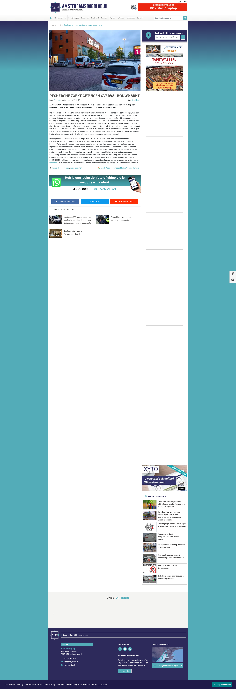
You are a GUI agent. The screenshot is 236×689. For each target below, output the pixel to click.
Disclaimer (165, 565)
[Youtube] (125, 528)
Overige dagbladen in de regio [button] (165, 544)
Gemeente (85, 18)
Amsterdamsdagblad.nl (85, 6)
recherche (56, 168)
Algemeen (62, 18)
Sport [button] (112, 18)
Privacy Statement (177, 565)
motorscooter (76, 168)
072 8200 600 (70, 537)
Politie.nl (136, 100)
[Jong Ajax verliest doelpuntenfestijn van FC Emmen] (150, 416)
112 (55, 18)
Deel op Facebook (67, 201)
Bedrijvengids (73, 18)
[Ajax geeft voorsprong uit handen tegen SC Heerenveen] (150, 437)
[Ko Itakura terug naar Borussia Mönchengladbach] (150, 458)
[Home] (50, 18)
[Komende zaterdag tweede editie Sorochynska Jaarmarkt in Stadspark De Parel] (150, 383)
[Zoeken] (185, 18)
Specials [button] (104, 18)
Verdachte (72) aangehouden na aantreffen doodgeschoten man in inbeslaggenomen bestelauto (77, 220)
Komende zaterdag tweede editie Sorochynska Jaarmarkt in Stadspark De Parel (171, 383)
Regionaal (95, 18)
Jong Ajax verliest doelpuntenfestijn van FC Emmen (168, 415)
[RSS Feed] (130, 528)
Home (53, 25)
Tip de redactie (126, 201)
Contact (140, 18)
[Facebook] (120, 528)
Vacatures (131, 18)
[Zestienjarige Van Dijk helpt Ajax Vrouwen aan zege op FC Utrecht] (150, 405)
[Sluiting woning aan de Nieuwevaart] (150, 447)
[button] (51, 492)
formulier (53, 163)
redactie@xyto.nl (71, 540)
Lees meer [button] (102, 684)
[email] (233, 280)
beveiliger (65, 168)
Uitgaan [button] (121, 18)
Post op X (96, 201)
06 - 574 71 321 (104, 189)
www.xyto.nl (69, 544)
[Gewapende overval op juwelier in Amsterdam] (150, 426)
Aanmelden (125, 550)
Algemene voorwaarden (150, 565)
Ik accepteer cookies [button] (222, 685)
